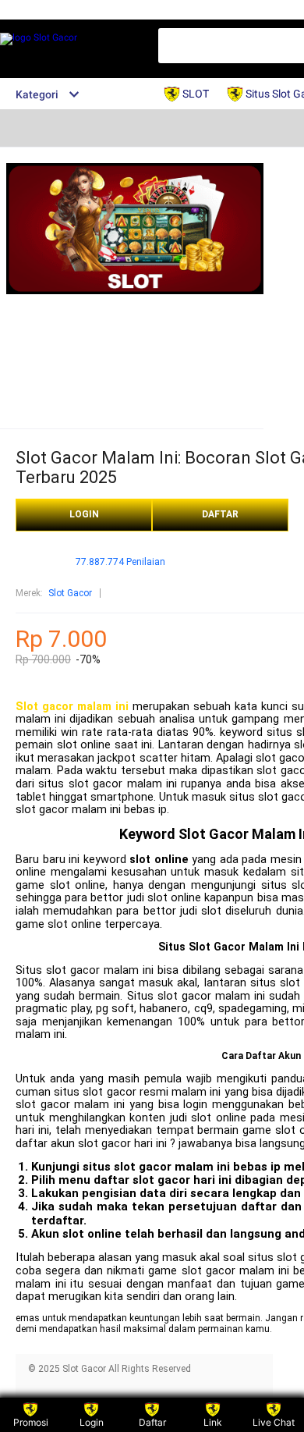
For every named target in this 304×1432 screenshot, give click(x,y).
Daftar (152, 1422)
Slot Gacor (70, 593)
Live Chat (274, 1422)
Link (212, 1422)
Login (92, 1422)
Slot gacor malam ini (72, 706)
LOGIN (84, 514)
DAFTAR (220, 514)
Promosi (30, 1422)
